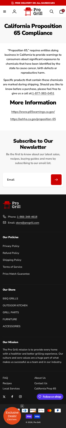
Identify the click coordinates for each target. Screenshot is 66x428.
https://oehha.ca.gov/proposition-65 (33, 119)
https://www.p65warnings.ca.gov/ (33, 112)
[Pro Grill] (11, 208)
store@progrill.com (27, 222)
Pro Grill (37, 422)
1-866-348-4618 (27, 216)
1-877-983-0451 (43, 93)
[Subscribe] (56, 179)
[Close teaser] (22, 406)
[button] (5, 11)
